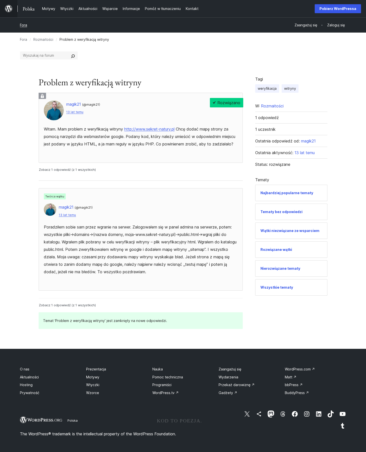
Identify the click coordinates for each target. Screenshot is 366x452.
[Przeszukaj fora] (73, 55)
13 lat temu (74, 112)
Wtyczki (92, 385)
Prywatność (29, 393)
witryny (290, 88)
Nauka (157, 369)
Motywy (92, 377)
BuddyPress (297, 393)
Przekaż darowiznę (237, 385)
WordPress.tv (165, 393)
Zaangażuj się (230, 369)
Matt (291, 377)
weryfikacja (267, 88)
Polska (72, 420)
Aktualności (29, 377)
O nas (24, 369)
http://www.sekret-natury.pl (149, 129)
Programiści (162, 385)
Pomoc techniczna (167, 377)
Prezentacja (96, 369)
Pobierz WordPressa (337, 8)
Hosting (26, 385)
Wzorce (92, 393)
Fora (23, 25)
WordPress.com (300, 369)
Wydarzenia (228, 377)
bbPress (294, 385)
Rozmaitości (43, 39)
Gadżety (228, 393)
